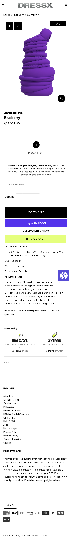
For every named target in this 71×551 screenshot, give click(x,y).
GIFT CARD (9, 417)
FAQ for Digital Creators (16, 414)
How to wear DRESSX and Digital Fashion (25, 310)
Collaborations (11, 399)
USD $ (10, 505)
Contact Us (9, 403)
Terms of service (12, 439)
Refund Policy (10, 435)
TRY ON (58, 24)
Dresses (19, 15)
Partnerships (10, 428)
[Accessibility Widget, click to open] (63, 275)
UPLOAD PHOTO (36, 159)
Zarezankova (13, 113)
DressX (7, 15)
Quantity (9, 197)
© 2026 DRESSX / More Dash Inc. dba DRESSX (25, 536)
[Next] (18, 26)
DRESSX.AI (8, 407)
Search (7, 442)
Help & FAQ (9, 421)
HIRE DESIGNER (35, 239)
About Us (8, 396)
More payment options (36, 231)
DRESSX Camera (12, 410)
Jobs (5, 425)
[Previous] (9, 26)
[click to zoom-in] (61, 98)
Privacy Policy (10, 432)
